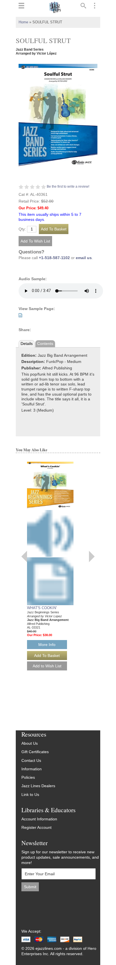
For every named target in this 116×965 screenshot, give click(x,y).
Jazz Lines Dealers (38, 786)
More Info (46, 644)
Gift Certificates (35, 752)
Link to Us (30, 795)
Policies (28, 777)
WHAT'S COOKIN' (42, 608)
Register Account (36, 827)
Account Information (39, 819)
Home (23, 22)
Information (31, 769)
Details (27, 344)
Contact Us (31, 760)
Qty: (22, 229)
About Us (29, 743)
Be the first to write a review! (68, 186)
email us (84, 258)
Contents (45, 344)
